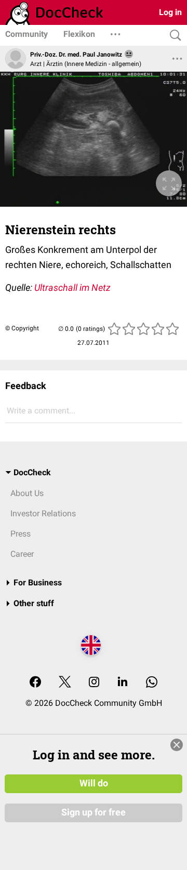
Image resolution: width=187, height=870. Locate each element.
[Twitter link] (65, 683)
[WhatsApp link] (151, 683)
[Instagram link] (94, 683)
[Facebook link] (35, 683)
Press (20, 534)
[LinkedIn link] (122, 683)
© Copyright (22, 328)
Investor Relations (43, 513)
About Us (27, 493)
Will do (93, 783)
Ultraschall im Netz (72, 287)
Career (22, 554)
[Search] (173, 36)
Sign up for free (93, 812)
